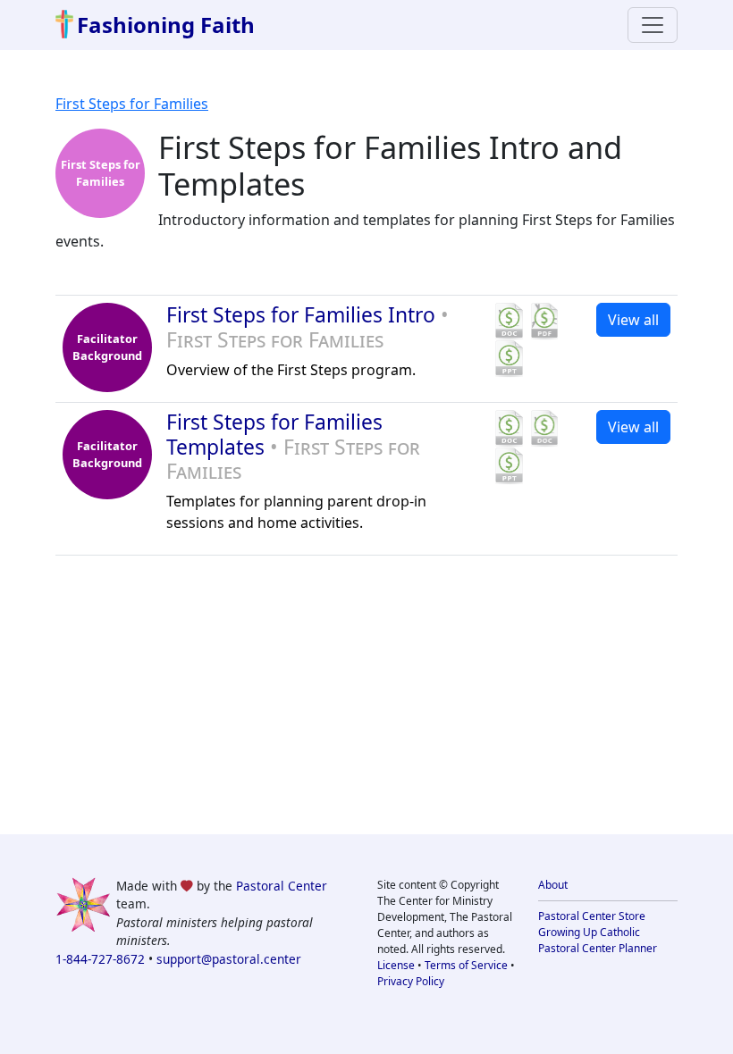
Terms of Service (466, 965)
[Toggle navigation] (653, 25)
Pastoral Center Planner (597, 948)
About (553, 884)
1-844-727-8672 (100, 958)
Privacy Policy (410, 981)
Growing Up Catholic (589, 932)
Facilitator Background (107, 347)
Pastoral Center (281, 885)
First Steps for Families (131, 103)
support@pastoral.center (228, 958)
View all (633, 320)
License (396, 965)
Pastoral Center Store (591, 916)
